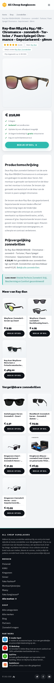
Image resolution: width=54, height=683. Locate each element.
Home (4, 15)
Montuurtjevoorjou (11, 585)
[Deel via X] (37, 676)
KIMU (4, 568)
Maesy (5, 590)
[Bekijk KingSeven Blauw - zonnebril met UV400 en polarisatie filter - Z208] (40, 444)
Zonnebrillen (21, 15)
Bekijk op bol (25, 145)
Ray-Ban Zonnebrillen (23, 49)
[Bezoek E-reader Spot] (5, 639)
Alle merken (8, 614)
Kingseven (7, 572)
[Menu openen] (49, 5)
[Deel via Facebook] (43, 676)
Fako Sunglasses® (10, 594)
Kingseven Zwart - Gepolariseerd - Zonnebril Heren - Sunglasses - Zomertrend (12, 461)
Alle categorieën (10, 609)
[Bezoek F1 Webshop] (5, 648)
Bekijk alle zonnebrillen (28, 267)
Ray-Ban (34, 45)
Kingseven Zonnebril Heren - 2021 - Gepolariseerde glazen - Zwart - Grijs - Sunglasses (14, 503)
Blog (4, 618)
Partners (6, 623)
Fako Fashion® (9, 581)
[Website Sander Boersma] (14, 676)
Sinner (5, 577)
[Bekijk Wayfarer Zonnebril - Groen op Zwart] (14, 307)
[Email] (49, 676)
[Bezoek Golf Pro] (5, 656)
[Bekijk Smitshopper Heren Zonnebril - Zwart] (14, 402)
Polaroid (6, 564)
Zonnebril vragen (10, 627)
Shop (12, 15)
